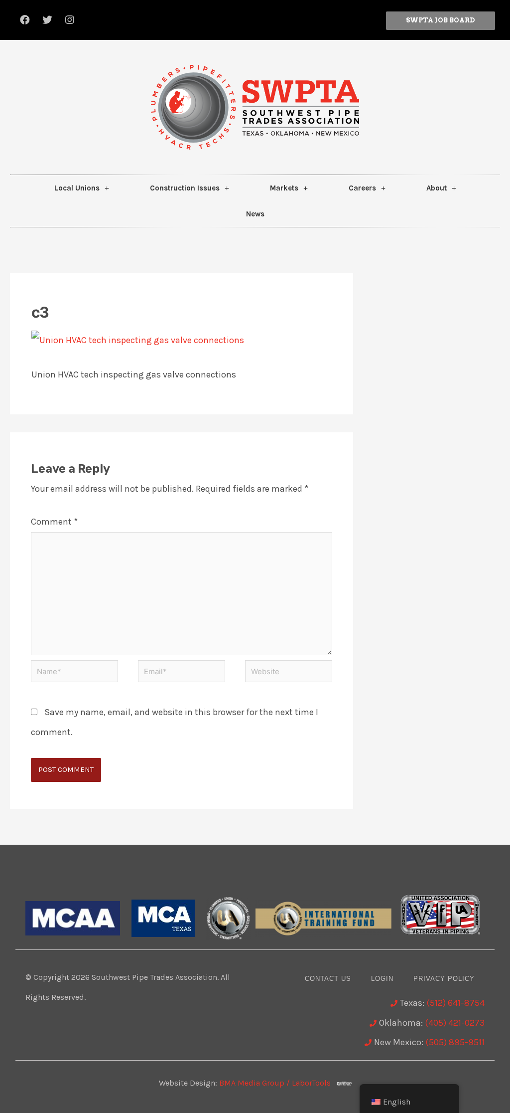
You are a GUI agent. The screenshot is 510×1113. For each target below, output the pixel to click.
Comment (54, 521)
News (255, 213)
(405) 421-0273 (455, 1022)
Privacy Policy (444, 978)
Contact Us (328, 978)
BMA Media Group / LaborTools (278, 1083)
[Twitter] (47, 20)
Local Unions (77, 188)
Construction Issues (185, 188)
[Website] (288, 672)
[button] (440, 20)
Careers (362, 188)
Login (382, 978)
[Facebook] (25, 20)
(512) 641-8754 (455, 1002)
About (436, 188)
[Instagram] (70, 20)
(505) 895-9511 (455, 1042)
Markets (284, 188)
